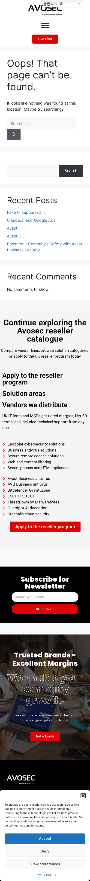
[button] (83, 795)
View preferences (45, 864)
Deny (45, 851)
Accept (45, 838)
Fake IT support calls (26, 212)
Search (13, 161)
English (56, 3)
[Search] (14, 134)
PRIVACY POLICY (45, 875)
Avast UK (15, 236)
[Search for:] (41, 123)
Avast (12, 228)
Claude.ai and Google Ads (31, 220)
